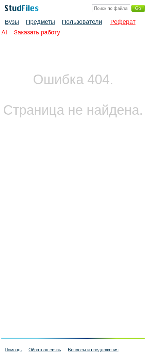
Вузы (12, 21)
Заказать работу (37, 32)
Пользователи (82, 21)
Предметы (40, 21)
